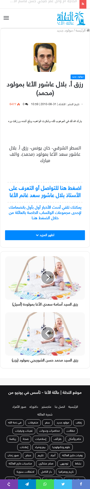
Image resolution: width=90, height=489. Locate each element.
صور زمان (13, 455)
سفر (47, 422)
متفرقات (33, 422)
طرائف (57, 439)
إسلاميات (41, 439)
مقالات (70, 431)
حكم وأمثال (74, 439)
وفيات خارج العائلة (72, 455)
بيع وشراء (40, 447)
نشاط (78, 463)
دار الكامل (46, 472)
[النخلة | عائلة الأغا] (71, 18)
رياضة (12, 439)
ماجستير (46, 407)
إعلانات (24, 447)
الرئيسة (81, 31)
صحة (26, 439)
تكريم (41, 455)
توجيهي (64, 463)
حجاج (28, 455)
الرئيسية (73, 407)
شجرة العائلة (45, 415)
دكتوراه (34, 407)
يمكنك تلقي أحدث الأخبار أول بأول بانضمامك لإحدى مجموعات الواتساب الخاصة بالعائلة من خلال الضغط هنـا (45, 213)
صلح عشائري (46, 463)
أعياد (52, 455)
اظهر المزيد (46, 235)
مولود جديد (65, 31)
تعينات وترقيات (24, 431)
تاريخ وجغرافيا (66, 472)
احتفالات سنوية (25, 472)
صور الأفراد (19, 407)
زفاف (79, 422)
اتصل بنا (60, 407)
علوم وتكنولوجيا (61, 447)
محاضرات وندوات (49, 431)
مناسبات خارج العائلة (20, 463)
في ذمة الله (14, 422)
